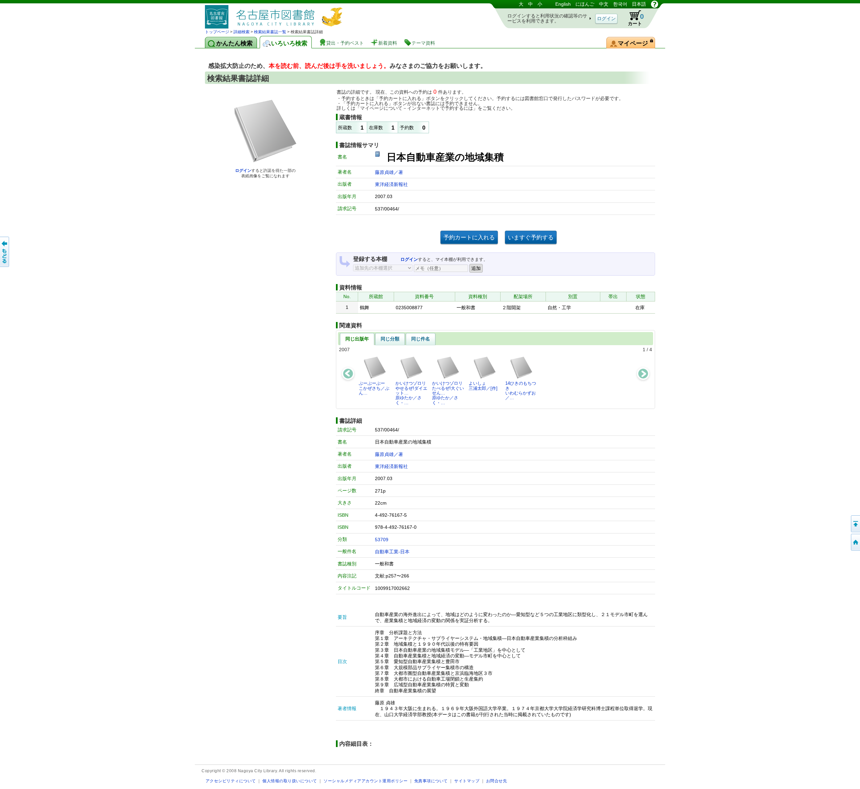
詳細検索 (241, 32)
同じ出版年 (357, 338)
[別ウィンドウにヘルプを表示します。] (654, 4)
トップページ (217, 32)
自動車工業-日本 (392, 551)
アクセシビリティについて (231, 781)
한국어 (620, 4)
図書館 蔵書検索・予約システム (275, 14)
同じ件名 (420, 338)
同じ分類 (390, 338)
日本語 (639, 4)
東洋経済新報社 (391, 184)
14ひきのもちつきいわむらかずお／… (520, 390)
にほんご (584, 4)
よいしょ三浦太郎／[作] (483, 385)
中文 (603, 4)
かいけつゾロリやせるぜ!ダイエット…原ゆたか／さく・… (411, 393)
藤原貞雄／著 (389, 172)
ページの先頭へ (855, 523)
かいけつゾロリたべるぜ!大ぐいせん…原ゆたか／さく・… (448, 393)
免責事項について (431, 781)
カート (636, 19)
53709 (381, 539)
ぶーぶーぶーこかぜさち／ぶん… (374, 388)
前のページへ (5, 252)
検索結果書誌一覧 (270, 32)
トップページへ (855, 542)
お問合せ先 (496, 781)
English (563, 4)
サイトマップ (466, 781)
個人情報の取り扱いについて (289, 781)
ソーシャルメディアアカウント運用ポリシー (365, 781)
